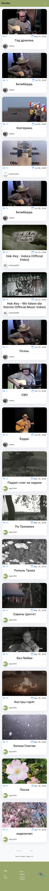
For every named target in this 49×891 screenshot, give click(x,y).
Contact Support (22, 878)
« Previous (18, 850)
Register (22, 874)
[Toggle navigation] (45, 3)
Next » (32, 850)
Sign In (22, 871)
